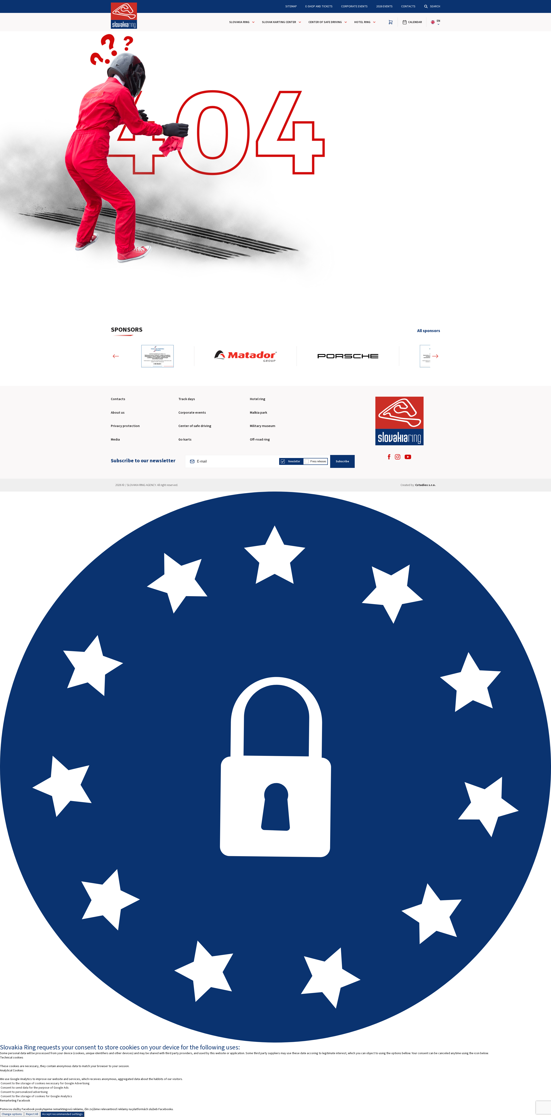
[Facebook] (389, 456)
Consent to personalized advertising (24, 1092)
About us (117, 412)
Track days (186, 399)
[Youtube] (408, 457)
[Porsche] (348, 356)
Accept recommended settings (62, 1114)
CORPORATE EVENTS (354, 6)
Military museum (262, 426)
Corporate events (192, 412)
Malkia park (258, 412)
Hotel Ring (362, 22)
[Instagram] (397, 456)
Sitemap (291, 6)
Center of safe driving (325, 22)
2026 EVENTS (384, 6)
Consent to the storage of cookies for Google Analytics (36, 1096)
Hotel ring (257, 399)
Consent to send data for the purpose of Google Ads (35, 1088)
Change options (12, 1114)
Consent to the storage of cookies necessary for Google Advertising (45, 1083)
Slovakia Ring (239, 22)
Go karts (184, 439)
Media (115, 439)
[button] (116, 356)
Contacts (408, 6)
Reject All (32, 1114)
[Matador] (245, 356)
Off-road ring (260, 439)
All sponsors (428, 331)
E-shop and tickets (319, 6)
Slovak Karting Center (279, 22)
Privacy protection (125, 426)
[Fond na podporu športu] (157, 356)
